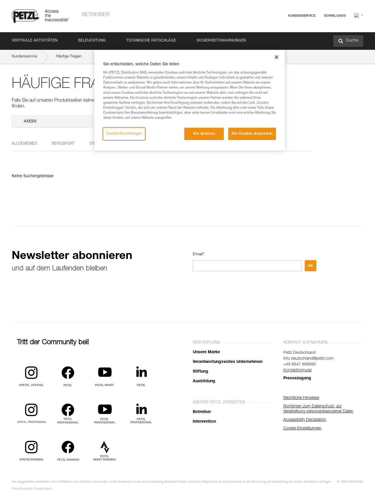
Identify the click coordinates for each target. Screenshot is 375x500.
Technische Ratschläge (151, 41)
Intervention (204, 422)
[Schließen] (276, 57)
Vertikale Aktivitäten (34, 41)
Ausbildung (204, 381)
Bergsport (63, 144)
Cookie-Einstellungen (124, 133)
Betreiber (96, 15)
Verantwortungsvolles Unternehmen (227, 362)
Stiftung (200, 372)
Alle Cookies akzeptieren (252, 133)
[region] (189, 100)
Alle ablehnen (204, 133)
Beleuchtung (92, 41)
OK (310, 266)
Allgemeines (24, 144)
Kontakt (276, 38)
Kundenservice (302, 15)
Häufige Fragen (282, 30)
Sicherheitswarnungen (221, 41)
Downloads (335, 15)
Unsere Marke (206, 352)
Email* (198, 254)
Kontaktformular (297, 370)
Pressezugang (297, 378)
